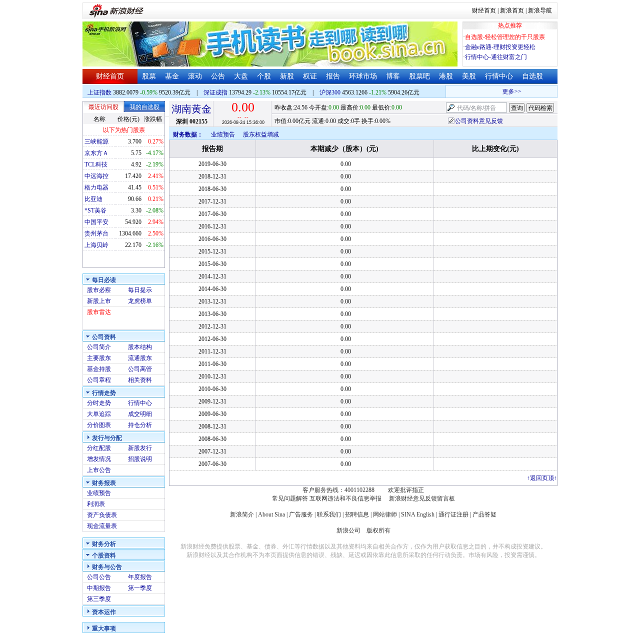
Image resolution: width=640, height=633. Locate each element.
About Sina (271, 514)
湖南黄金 (192, 109)
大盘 (241, 76)
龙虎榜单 (140, 301)
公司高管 (140, 369)
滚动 (195, 76)
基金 (172, 76)
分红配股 (99, 448)
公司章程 (99, 380)
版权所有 (378, 530)
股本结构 (140, 347)
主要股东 (99, 358)
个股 (264, 76)
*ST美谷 (95, 210)
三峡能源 (96, 141)
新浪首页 (512, 10)
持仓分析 (140, 425)
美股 (469, 76)
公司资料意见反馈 (479, 121)
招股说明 (140, 459)
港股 (446, 76)
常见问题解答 (290, 498)
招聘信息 (357, 514)
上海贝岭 (96, 245)
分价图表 (99, 425)
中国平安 (96, 222)
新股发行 (140, 448)
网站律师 (385, 514)
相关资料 (140, 380)
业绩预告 (99, 493)
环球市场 (363, 76)
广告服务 (301, 514)
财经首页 (484, 10)
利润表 (96, 504)
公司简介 (99, 347)
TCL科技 (96, 164)
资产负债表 (102, 515)
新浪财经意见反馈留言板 (422, 498)
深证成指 (216, 92)
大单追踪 (99, 414)
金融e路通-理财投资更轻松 (500, 47)
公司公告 (99, 577)
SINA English (417, 514)
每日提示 (140, 290)
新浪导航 (540, 10)
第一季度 (140, 588)
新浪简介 (242, 514)
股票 (149, 76)
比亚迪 (93, 199)
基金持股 (99, 369)
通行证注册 (453, 514)
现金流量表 (102, 526)
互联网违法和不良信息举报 (346, 498)
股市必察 (99, 290)
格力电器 (96, 187)
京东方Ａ (96, 153)
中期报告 (99, 588)
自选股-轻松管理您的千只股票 (505, 37)
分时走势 (99, 403)
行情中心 (499, 76)
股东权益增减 (261, 134)
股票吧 (419, 76)
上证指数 (100, 92)
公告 (218, 76)
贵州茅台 (96, 233)
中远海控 (96, 176)
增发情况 (99, 459)
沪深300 (330, 92)
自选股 (532, 76)
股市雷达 (99, 312)
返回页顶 (542, 478)
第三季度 (99, 599)
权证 (310, 76)
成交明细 (140, 414)
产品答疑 (484, 514)
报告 (333, 76)
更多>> (508, 91)
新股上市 (99, 301)
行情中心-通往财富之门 (496, 57)
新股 (287, 76)
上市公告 (99, 470)
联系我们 (329, 514)
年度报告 (140, 577)
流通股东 (140, 358)
